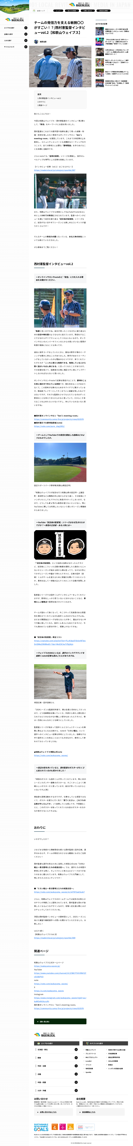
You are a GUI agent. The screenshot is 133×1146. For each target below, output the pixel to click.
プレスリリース (91, 1054)
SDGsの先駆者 (113, 1061)
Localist (89, 1061)
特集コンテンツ (91, 1050)
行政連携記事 (112, 1054)
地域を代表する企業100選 (116, 1050)
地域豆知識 (89, 1068)
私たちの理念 (72, 11)
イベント (88, 1065)
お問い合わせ (88, 11)
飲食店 (110, 1065)
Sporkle (88, 1072)
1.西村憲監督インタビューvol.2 (49, 98)
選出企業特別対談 (114, 1057)
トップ (58, 11)
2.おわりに (42, 101)
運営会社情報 (103, 11)
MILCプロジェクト (92, 1057)
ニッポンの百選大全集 (115, 1068)
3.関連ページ (42, 105)
